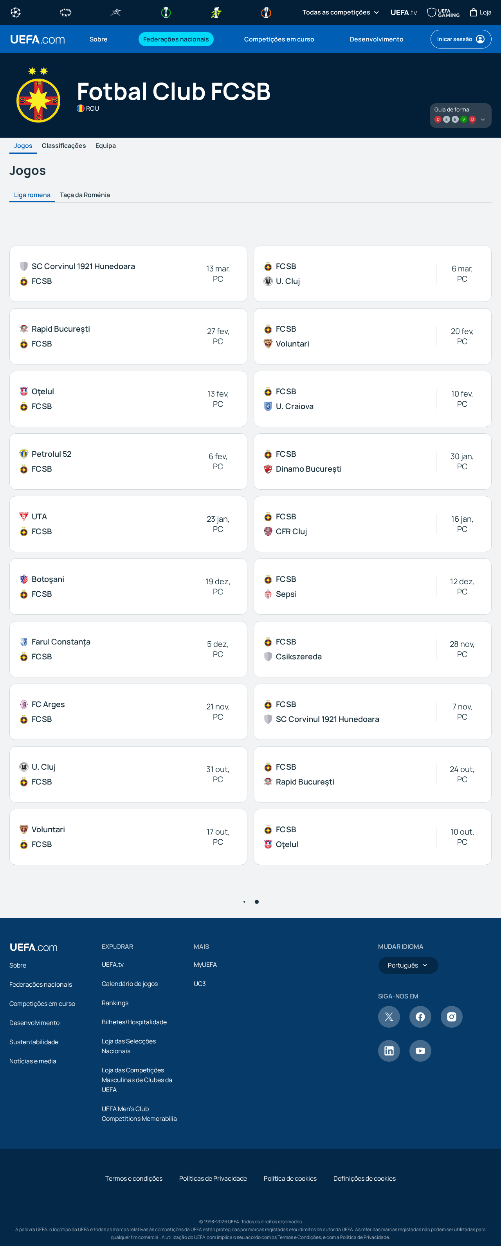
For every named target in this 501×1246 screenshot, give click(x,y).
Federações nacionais (40, 984)
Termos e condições (133, 1178)
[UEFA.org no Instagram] (452, 1025)
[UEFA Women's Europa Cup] (216, 11)
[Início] (33, 947)
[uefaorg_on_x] (389, 1025)
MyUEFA (205, 964)
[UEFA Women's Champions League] (65, 11)
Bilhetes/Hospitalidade (134, 1022)
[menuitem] (107, 39)
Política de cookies (290, 1178)
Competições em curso (42, 1003)
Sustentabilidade (33, 1042)
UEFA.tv (113, 964)
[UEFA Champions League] (15, 11)
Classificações (64, 145)
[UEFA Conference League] (166, 11)
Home (37, 39)
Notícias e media (32, 1061)
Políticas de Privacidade (213, 1178)
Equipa (106, 145)
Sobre (17, 965)
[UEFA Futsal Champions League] (116, 11)
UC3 (200, 983)
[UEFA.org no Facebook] (420, 1025)
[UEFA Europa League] (266, 11)
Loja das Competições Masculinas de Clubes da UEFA (137, 1080)
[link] (99, 39)
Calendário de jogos (130, 983)
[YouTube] (420, 1059)
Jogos (23, 145)
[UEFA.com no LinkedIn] (389, 1059)
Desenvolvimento (34, 1022)
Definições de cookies (364, 1178)
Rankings (115, 1002)
